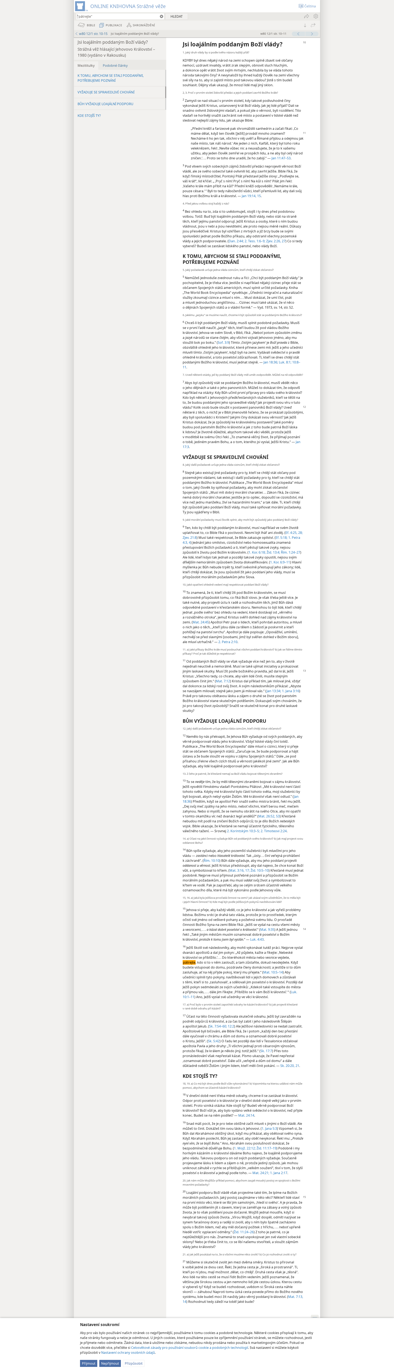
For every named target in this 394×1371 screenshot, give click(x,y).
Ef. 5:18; (281, 537)
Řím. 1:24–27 (290, 552)
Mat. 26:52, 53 (269, 816)
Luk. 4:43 (257, 939)
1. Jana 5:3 (269, 1128)
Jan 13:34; (274, 691)
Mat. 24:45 (201, 622)
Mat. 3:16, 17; (239, 870)
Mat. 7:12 (223, 681)
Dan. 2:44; (236, 241)
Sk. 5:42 (214, 1041)
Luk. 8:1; (284, 362)
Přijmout (88, 1363)
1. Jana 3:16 (290, 691)
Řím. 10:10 (211, 860)
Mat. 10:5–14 (273, 972)
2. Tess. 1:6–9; (254, 241)
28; (300, 532)
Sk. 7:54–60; (218, 1026)
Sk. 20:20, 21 (289, 1065)
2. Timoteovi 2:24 (273, 831)
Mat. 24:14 (246, 1115)
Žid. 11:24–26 (244, 1232)
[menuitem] (315, 16)
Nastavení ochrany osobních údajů (128, 1352)
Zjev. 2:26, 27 (275, 241)
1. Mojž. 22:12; (245, 1148)
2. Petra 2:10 (227, 642)
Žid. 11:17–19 (266, 1148)
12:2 (230, 1026)
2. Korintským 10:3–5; (243, 831)
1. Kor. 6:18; (257, 552)
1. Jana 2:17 (278, 1173)
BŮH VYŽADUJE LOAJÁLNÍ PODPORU (105, 104)
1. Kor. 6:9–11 (280, 562)
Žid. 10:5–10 (259, 870)
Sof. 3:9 (223, 342)
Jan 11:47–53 (281, 158)
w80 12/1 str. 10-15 (93, 33)
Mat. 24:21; (260, 1173)
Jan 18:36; (270, 362)
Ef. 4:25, (291, 532)
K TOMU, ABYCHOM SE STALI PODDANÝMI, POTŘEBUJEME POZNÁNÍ (111, 78)
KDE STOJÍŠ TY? (89, 115)
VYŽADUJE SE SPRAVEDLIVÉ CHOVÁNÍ (106, 92)
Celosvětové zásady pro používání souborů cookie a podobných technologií (189, 1347)
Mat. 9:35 (267, 929)
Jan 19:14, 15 (251, 196)
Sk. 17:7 (266, 1051)
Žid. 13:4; (273, 552)
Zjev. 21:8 (190, 537)
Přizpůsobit (134, 1363)
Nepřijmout (110, 1363)
